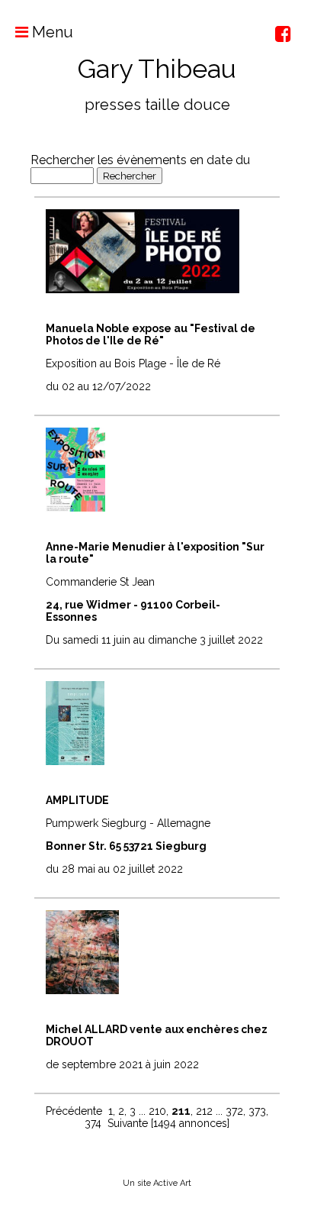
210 (157, 1111)
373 (257, 1111)
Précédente (74, 1111)
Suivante (127, 1123)
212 (204, 1111)
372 (234, 1111)
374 (93, 1123)
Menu (50, 32)
